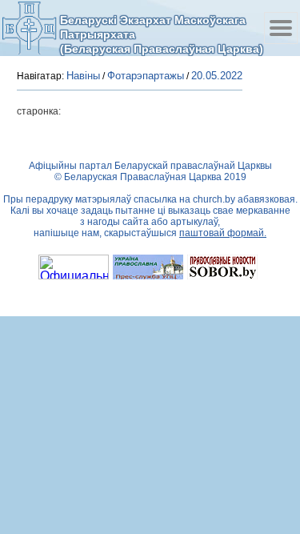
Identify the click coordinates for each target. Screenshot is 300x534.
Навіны (83, 76)
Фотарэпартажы (145, 76)
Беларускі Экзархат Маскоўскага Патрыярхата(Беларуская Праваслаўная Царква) (161, 34)
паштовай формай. (222, 233)
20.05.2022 (216, 76)
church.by (214, 199)
